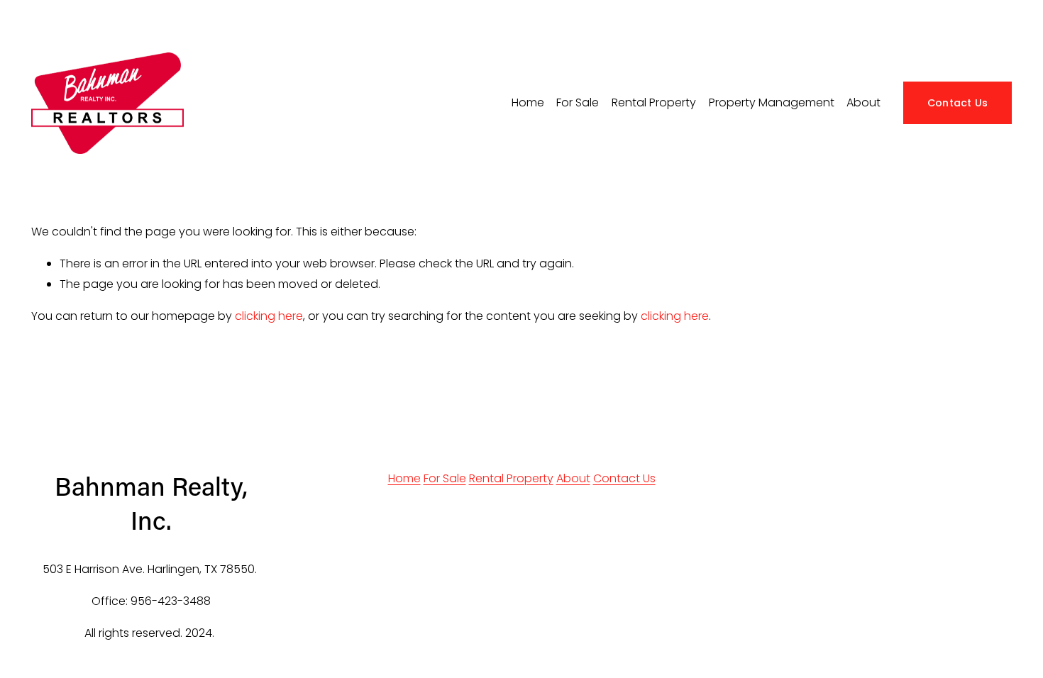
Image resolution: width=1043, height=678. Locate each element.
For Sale (445, 478)
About (863, 102)
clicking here (269, 316)
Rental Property (511, 478)
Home (528, 102)
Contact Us (957, 103)
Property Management (771, 102)
